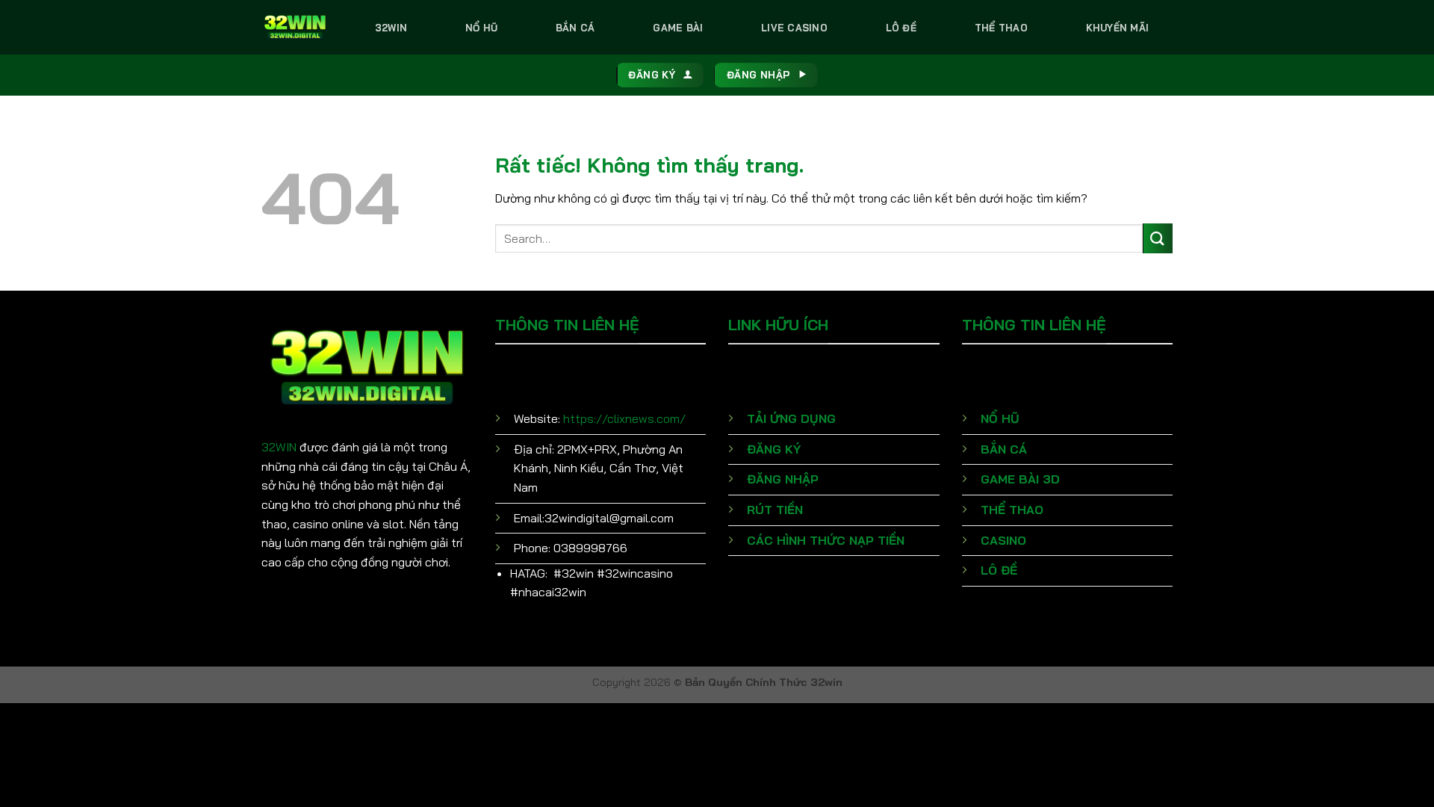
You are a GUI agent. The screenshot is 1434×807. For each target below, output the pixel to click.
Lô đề (901, 28)
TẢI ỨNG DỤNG (791, 418)
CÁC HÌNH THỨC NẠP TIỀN (825, 540)
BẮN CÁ (1004, 449)
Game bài (678, 28)
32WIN (279, 446)
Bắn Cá (575, 28)
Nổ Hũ (481, 28)
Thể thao (1001, 28)
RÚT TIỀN (775, 509)
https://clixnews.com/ (624, 418)
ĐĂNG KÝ (774, 449)
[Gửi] (1158, 238)
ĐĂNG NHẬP (783, 478)
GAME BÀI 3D (1020, 478)
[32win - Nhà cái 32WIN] (295, 27)
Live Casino (794, 28)
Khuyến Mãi (1117, 28)
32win (391, 28)
